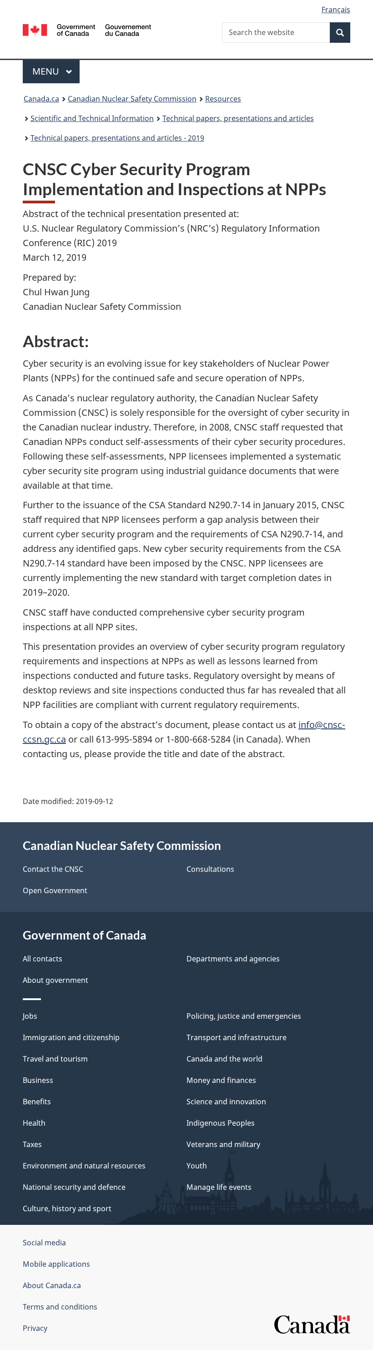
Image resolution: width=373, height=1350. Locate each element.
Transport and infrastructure (236, 1037)
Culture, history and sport (67, 1208)
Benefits (37, 1102)
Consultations (210, 869)
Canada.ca (41, 99)
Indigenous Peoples (220, 1123)
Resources (223, 99)
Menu (46, 71)
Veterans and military (223, 1144)
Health (34, 1123)
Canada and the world (224, 1059)
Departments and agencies (233, 959)
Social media (44, 1243)
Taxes (32, 1144)
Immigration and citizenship (71, 1037)
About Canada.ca (52, 1285)
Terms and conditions (60, 1307)
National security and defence (74, 1187)
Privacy (35, 1328)
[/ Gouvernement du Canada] (87, 29)
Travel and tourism (55, 1059)
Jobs (30, 1016)
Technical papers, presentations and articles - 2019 (117, 138)
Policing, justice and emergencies (243, 1016)
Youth (196, 1166)
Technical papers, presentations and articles (238, 118)
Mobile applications (56, 1264)
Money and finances (221, 1080)
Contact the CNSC (53, 869)
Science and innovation (226, 1102)
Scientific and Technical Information (92, 118)
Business (38, 1080)
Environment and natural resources (84, 1166)
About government (55, 980)
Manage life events (219, 1187)
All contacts (42, 959)
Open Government (55, 890)
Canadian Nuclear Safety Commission (132, 99)
